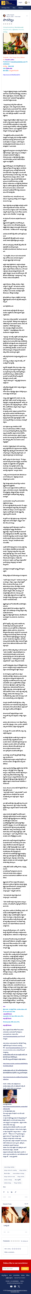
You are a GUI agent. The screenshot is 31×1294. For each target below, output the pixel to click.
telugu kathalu (22, 1170)
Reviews (21, 7)
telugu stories (20, 1176)
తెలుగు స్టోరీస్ (18, 1179)
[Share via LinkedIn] (11, 1192)
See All (26, 1203)
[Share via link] (15, 1192)
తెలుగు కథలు (7, 1173)
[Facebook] (15, 1286)
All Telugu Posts (6, 7)
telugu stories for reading (10, 1170)
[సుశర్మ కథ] (15, 1215)
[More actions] (27, 16)
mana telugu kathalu (9, 1167)
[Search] (29, 2)
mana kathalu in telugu (18, 1173)
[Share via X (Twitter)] (8, 1192)
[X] (19, 1286)
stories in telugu (8, 1179)
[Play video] (15, 81)
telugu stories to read (9, 1176)
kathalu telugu (7, 1183)
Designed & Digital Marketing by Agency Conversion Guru (17, 1291)
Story (14, 7)
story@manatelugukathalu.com (15, 1283)
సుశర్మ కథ (6, 1225)
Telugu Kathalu (17, 1183)
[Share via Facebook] (4, 1192)
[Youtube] (11, 1286)
